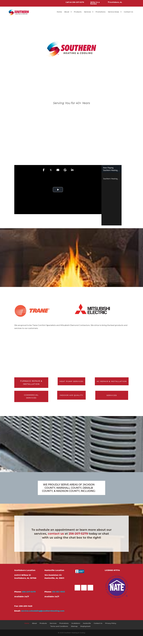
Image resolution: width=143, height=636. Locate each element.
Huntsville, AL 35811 (54, 578)
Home (59, 12)
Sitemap (74, 626)
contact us (56, 533)
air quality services (101, 136)
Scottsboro (76, 623)
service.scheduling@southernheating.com (42, 611)
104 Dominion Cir (53, 575)
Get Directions (25, 585)
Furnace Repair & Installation (31, 382)
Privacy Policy (110, 623)
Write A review (86, 579)
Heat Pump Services (71, 381)
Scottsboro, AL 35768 (25, 578)
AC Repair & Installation (112, 381)
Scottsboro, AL (115, 2)
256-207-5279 (78, 533)
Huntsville (87, 623)
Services (87, 12)
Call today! (83, 157)
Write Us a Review (95, 3)
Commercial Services (31, 396)
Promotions (100, 12)
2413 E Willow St (22, 575)
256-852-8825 (58, 592)
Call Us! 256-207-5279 (75, 2)
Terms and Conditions (59, 626)
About (66, 12)
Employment (85, 626)
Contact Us (128, 12)
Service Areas (113, 12)
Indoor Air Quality (71, 395)
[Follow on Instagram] (90, 587)
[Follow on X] (84, 587)
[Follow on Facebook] (77, 587)
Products (78, 12)
